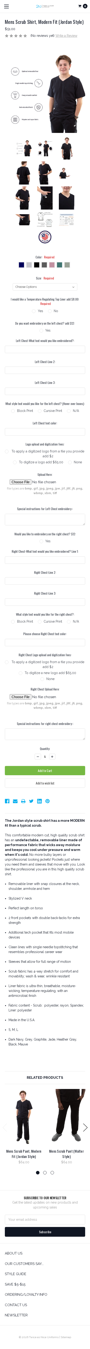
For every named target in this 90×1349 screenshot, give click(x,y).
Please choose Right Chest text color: (45, 634)
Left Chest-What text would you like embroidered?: (45, 341)
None (78, 462)
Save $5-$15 (15, 1284)
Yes (40, 311)
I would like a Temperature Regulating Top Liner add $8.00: (45, 301)
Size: (45, 278)
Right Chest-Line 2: (45, 572)
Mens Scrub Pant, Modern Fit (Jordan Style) (24, 1153)
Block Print (25, 411)
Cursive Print (53, 411)
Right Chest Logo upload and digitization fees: (45, 655)
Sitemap (66, 1337)
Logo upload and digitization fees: (45, 444)
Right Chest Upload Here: (45, 689)
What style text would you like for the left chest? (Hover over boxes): (45, 404)
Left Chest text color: (45, 423)
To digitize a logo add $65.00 (41, 462)
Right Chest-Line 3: (45, 593)
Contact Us (16, 1305)
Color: (45, 257)
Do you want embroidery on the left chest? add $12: (45, 323)
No (56, 311)
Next (85, 1127)
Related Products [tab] (45, 1078)
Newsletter (16, 1315)
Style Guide (15, 1274)
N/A (76, 411)
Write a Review (66, 36)
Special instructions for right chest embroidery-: (45, 724)
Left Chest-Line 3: (45, 382)
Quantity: (45, 749)
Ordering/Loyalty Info (26, 1295)
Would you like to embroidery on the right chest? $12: (45, 534)
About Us (13, 1253)
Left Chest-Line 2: (45, 362)
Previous (4, 1127)
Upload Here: (45, 474)
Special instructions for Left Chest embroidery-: (45, 509)
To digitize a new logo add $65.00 (50, 673)
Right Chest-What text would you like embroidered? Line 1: (45, 551)
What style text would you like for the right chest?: (45, 614)
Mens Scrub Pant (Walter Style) (66, 1153)
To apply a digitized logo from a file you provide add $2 (48, 453)
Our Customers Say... (24, 1264)
